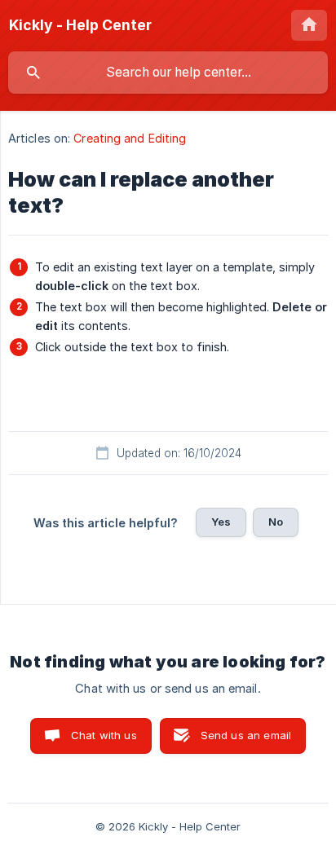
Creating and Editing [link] (129, 138)
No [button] (275, 521)
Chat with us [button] (104, 735)
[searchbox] (168, 72)
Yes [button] (221, 521)
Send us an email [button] (246, 735)
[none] (80, 25)
